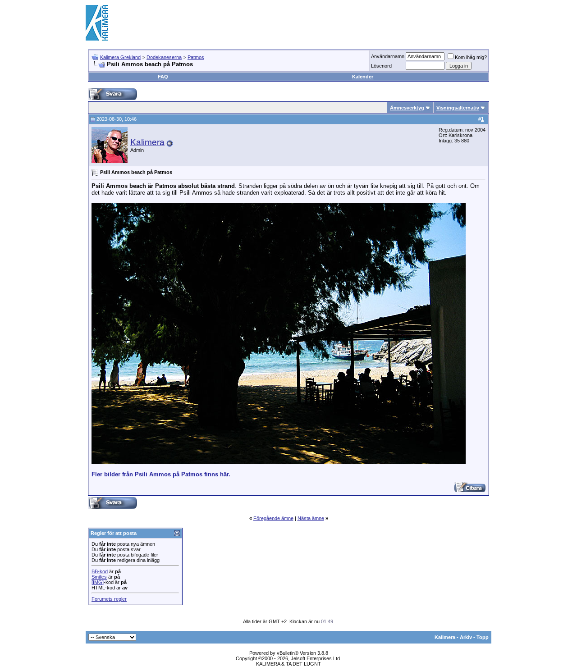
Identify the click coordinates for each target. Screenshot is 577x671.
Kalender (362, 76)
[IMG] (98, 582)
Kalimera (147, 142)
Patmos (196, 57)
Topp (482, 637)
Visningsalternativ (457, 107)
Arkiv (466, 637)
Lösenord (381, 65)
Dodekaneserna (164, 57)
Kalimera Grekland (120, 57)
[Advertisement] (327, 22)
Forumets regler (109, 599)
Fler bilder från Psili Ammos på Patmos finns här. (161, 474)
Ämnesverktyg (407, 107)
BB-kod (100, 571)
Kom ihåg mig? (471, 57)
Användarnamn (387, 56)
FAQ (163, 76)
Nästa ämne (311, 518)
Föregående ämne (273, 518)
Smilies (99, 577)
